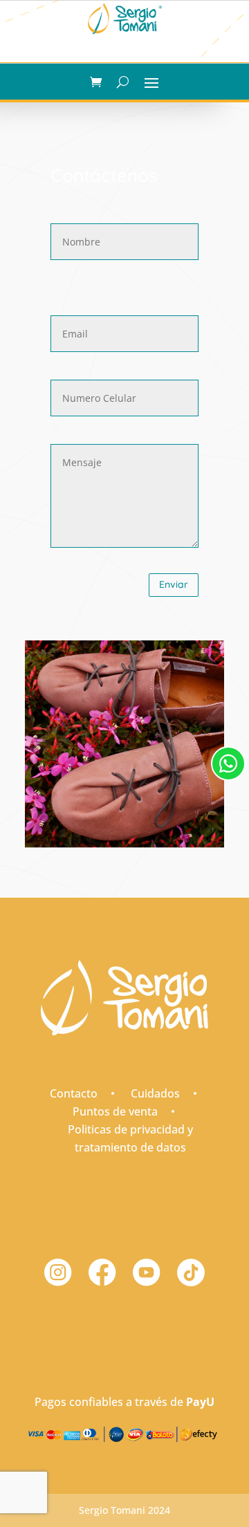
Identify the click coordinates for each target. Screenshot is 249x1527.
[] (228, 794)
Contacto (74, 1093)
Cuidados (155, 1093)
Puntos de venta (115, 1111)
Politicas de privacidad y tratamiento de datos (130, 1138)
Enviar (173, 584)
